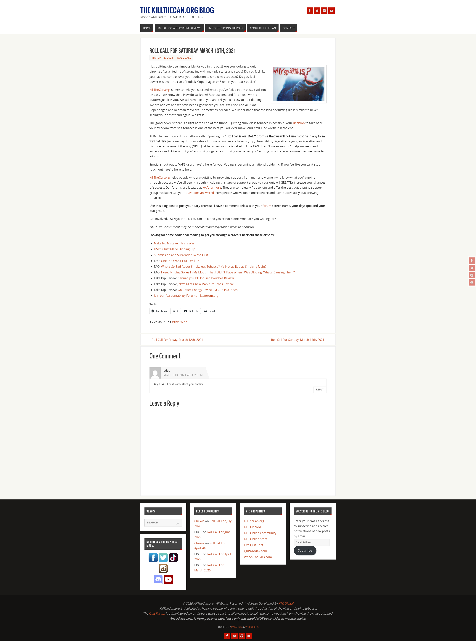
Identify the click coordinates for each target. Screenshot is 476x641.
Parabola (237, 627)
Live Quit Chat (253, 545)
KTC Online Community (260, 533)
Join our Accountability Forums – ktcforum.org (186, 296)
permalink (180, 321)
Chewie (199, 521)
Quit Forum (157, 613)
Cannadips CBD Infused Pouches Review (206, 278)
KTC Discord (252, 527)
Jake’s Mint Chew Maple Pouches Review (205, 284)
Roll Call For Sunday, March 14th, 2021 (299, 340)
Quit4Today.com (255, 551)
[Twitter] (472, 268)
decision (299, 123)
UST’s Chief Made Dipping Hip (174, 249)
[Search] (177, 523)
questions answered (200, 193)
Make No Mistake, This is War (174, 243)
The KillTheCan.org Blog (177, 10)
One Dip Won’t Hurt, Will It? (180, 261)
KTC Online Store (256, 539)
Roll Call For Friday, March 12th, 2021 (176, 340)
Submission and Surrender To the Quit (181, 255)
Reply (320, 389)
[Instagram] (472, 275)
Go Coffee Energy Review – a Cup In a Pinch (208, 290)
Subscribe (305, 550)
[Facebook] (472, 260)
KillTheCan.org (159, 90)
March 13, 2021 (162, 57)
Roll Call (184, 57)
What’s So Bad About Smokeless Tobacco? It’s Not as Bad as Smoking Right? (213, 267)
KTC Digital (285, 603)
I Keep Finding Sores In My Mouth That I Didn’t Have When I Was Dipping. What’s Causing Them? (228, 272)
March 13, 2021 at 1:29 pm (183, 375)
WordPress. (252, 627)
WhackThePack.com (258, 557)
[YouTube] (472, 282)
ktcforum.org (212, 187)
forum (267, 206)
